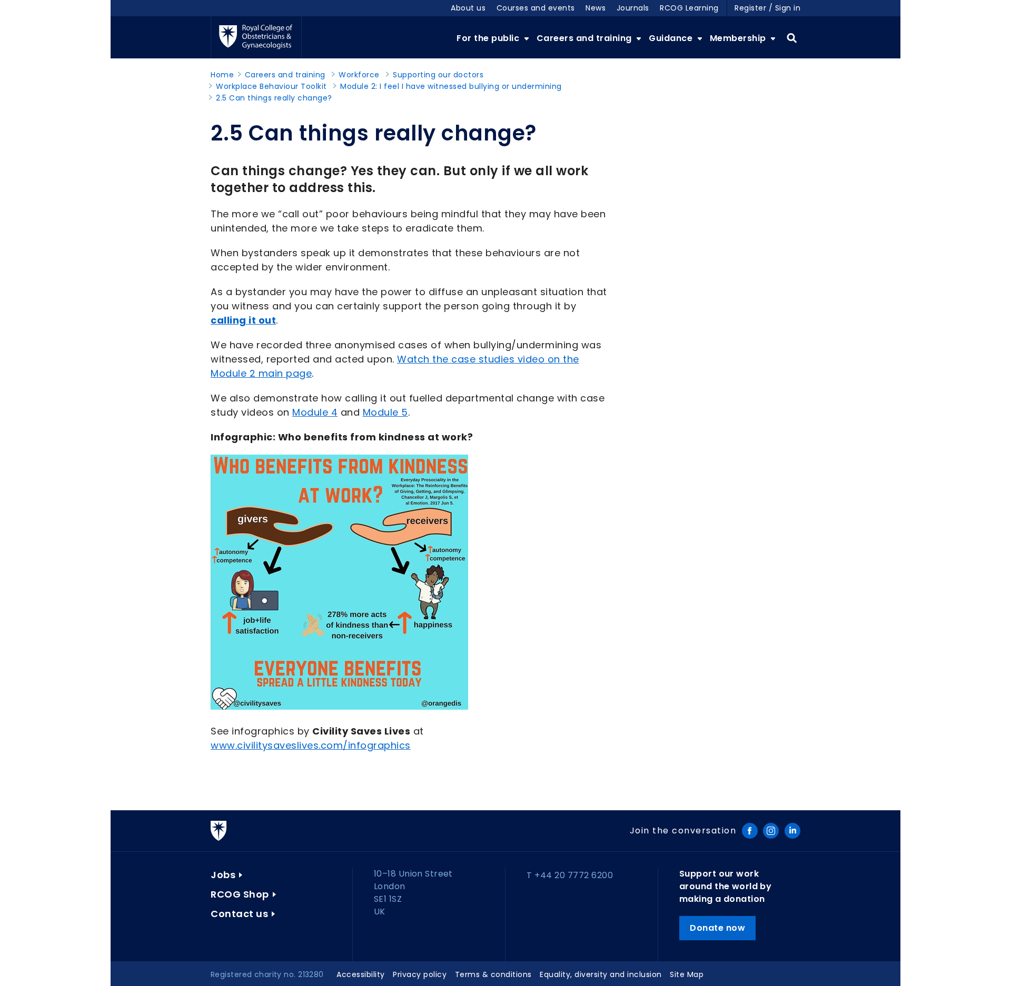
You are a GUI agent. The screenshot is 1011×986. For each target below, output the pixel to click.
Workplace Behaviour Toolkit (271, 86)
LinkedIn (792, 831)
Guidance (672, 38)
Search (791, 38)
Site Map (686, 974)
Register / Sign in (767, 8)
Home (222, 74)
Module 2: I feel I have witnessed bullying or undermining (451, 86)
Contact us (239, 913)
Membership (739, 38)
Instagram (771, 831)
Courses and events (536, 8)
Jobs (223, 874)
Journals (633, 8)
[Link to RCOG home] (256, 37)
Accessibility (360, 974)
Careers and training (586, 38)
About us (468, 8)
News (596, 8)
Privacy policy (420, 974)
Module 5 (385, 412)
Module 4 (315, 412)
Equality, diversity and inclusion (601, 974)
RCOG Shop (240, 894)
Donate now (717, 928)
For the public (489, 38)
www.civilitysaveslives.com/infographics (311, 745)
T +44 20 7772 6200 (570, 875)
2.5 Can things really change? (274, 98)
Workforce (359, 74)
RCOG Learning (689, 8)
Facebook (750, 831)
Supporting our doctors (438, 74)
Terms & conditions (493, 974)
